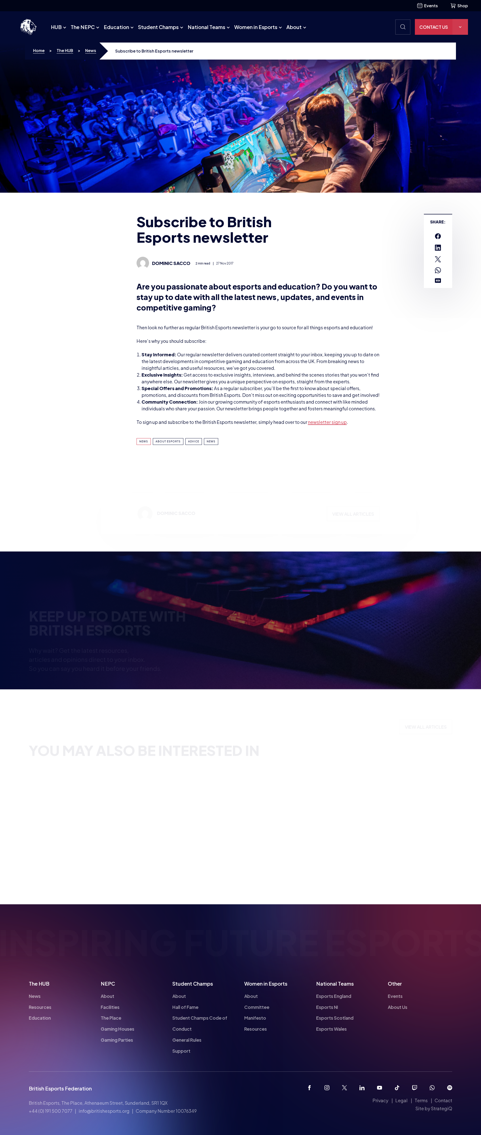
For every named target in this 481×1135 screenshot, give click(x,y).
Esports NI (327, 1007)
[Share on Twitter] (438, 259)
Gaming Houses (117, 1029)
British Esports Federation (60, 1088)
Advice (193, 441)
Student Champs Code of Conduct (199, 1023)
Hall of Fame (185, 1007)
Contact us (433, 27)
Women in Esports (255, 27)
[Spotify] (449, 1087)
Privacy (380, 1100)
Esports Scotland (334, 1018)
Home (39, 50)
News (90, 50)
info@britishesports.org (104, 1111)
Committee (256, 1007)
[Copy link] (438, 280)
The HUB (65, 50)
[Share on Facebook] (438, 236)
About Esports (168, 441)
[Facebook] (309, 1087)
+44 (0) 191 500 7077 (50, 1111)
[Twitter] (344, 1087)
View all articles (353, 493)
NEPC (108, 983)
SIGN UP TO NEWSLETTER (281, 668)
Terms (421, 1100)
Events (431, 5)
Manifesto (255, 1018)
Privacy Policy (397, 632)
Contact (443, 1100)
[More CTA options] (460, 27)
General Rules (186, 1040)
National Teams (206, 27)
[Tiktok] (397, 1087)
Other (395, 983)
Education (116, 27)
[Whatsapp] (432, 1087)
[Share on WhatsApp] (438, 270)
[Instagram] (326, 1087)
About (294, 27)
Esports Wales (331, 1029)
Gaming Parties (117, 1040)
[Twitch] (414, 1087)
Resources (40, 1007)
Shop (462, 5)
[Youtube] (379, 1087)
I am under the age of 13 (279, 632)
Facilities (110, 1007)
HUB (56, 27)
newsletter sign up (327, 422)
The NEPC (83, 27)
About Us (397, 1007)
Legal (401, 1100)
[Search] (402, 27)
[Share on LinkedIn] (438, 247)
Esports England (333, 996)
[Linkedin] (362, 1087)
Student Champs (158, 27)
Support (181, 1051)
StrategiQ (441, 1108)
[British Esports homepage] (28, 27)
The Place (111, 1018)
